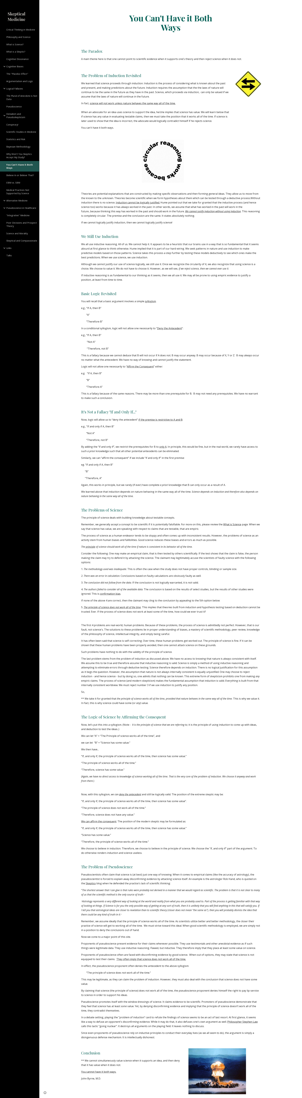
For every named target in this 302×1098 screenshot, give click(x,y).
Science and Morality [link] (17, 233)
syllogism (150, 301)
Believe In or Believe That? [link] (20, 175)
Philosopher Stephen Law (242, 1021)
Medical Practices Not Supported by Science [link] (17, 191)
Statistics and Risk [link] (15, 139)
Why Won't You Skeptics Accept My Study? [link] (19, 155)
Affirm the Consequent (140, 366)
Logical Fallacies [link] (14, 88)
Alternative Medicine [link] (17, 200)
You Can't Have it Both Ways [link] (19, 166)
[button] (298, 4)
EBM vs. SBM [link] (13, 182)
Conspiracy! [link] (12, 124)
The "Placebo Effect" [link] (17, 73)
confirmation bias (110, 593)
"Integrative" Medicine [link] (18, 215)
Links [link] (8, 248)
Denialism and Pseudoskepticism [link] (15, 115)
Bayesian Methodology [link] (18, 146)
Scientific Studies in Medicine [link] (21, 131)
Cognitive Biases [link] (14, 66)
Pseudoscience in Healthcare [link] (21, 207)
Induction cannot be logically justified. (138, 202)
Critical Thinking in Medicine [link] (20, 29)
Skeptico (91, 883)
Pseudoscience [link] (14, 106)
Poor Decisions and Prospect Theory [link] (21, 224)
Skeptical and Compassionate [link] (21, 240)
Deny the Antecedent (169, 328)
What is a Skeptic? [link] (15, 51)
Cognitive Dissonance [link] (17, 59)
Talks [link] (9, 255)
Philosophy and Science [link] (18, 37)
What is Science (232, 524)
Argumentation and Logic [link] (19, 81)
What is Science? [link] (15, 44)
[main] (170, 22)
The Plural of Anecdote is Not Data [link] (21, 97)
